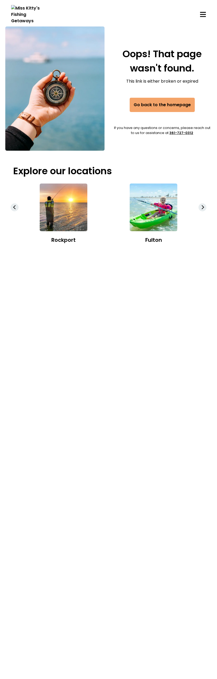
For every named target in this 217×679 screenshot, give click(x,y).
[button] (202, 207)
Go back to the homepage (162, 105)
